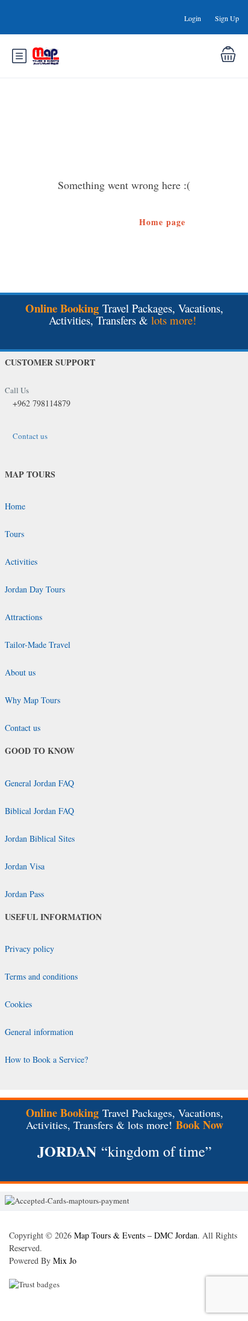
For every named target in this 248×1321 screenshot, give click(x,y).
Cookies (18, 1004)
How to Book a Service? (46, 1059)
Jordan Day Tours (35, 589)
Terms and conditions (41, 976)
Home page (162, 222)
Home (15, 506)
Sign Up (227, 18)
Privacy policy (29, 948)
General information (39, 1031)
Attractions (23, 617)
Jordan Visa (25, 866)
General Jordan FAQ (39, 783)
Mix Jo (64, 1260)
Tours (14, 533)
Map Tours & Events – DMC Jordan (135, 1235)
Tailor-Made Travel (37, 644)
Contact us (30, 435)
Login (192, 18)
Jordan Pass (24, 894)
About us (20, 672)
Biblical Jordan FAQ (39, 810)
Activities (21, 561)
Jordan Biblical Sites (40, 838)
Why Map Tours (32, 700)
